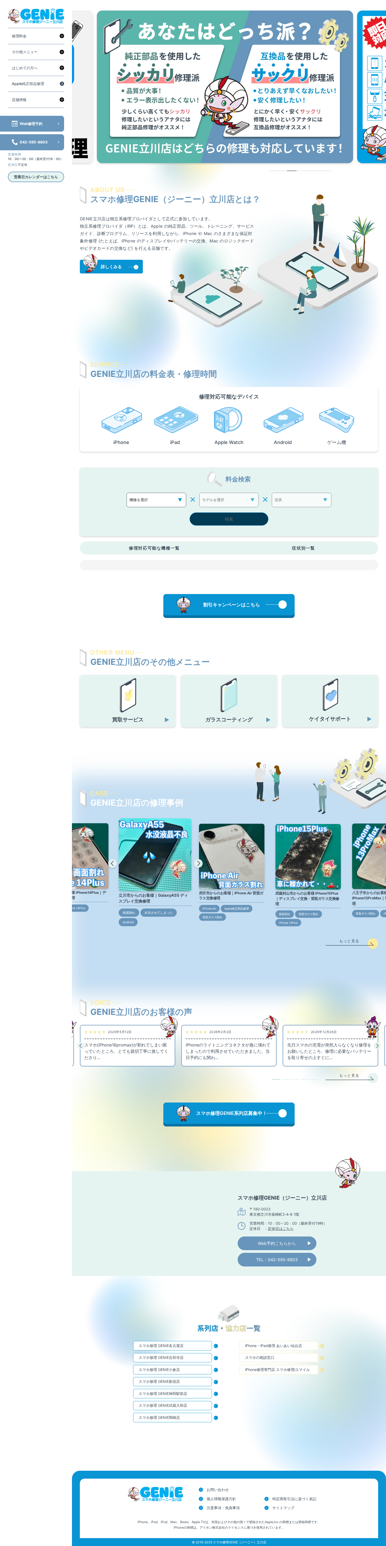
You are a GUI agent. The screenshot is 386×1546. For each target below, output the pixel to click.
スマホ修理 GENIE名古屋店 (161, 1345)
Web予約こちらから (277, 1243)
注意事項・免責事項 (223, 1507)
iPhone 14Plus (75, 908)
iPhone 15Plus (288, 923)
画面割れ (129, 913)
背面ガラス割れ (212, 917)
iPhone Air (209, 908)
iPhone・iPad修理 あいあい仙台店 (273, 1345)
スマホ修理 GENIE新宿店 (159, 1381)
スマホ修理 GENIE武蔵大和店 (163, 1405)
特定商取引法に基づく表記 (294, 1499)
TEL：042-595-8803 (277, 1259)
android (128, 922)
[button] (112, 863)
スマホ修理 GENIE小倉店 (159, 1369)
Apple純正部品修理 (28, 83)
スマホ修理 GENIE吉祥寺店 (161, 1357)
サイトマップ (283, 1507)
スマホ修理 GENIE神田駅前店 (163, 1393)
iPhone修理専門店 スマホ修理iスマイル (277, 1369)
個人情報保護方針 (221, 1499)
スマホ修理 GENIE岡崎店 (159, 1417)
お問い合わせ (218, 1489)
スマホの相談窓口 (259, 1357)
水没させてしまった (158, 913)
